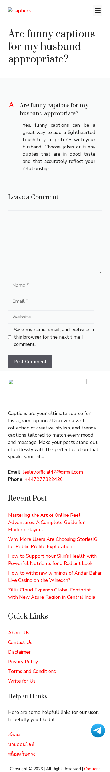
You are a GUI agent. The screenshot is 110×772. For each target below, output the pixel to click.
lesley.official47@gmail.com (53, 472)
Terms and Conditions (32, 671)
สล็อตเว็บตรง (22, 754)
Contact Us (20, 642)
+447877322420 (44, 479)
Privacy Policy (23, 661)
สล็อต (14, 735)
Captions (92, 768)
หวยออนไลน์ (21, 744)
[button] (55, 109)
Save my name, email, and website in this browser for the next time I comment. (54, 337)
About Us (18, 632)
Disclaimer (19, 652)
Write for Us (22, 681)
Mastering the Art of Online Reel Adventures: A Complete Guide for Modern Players (46, 522)
